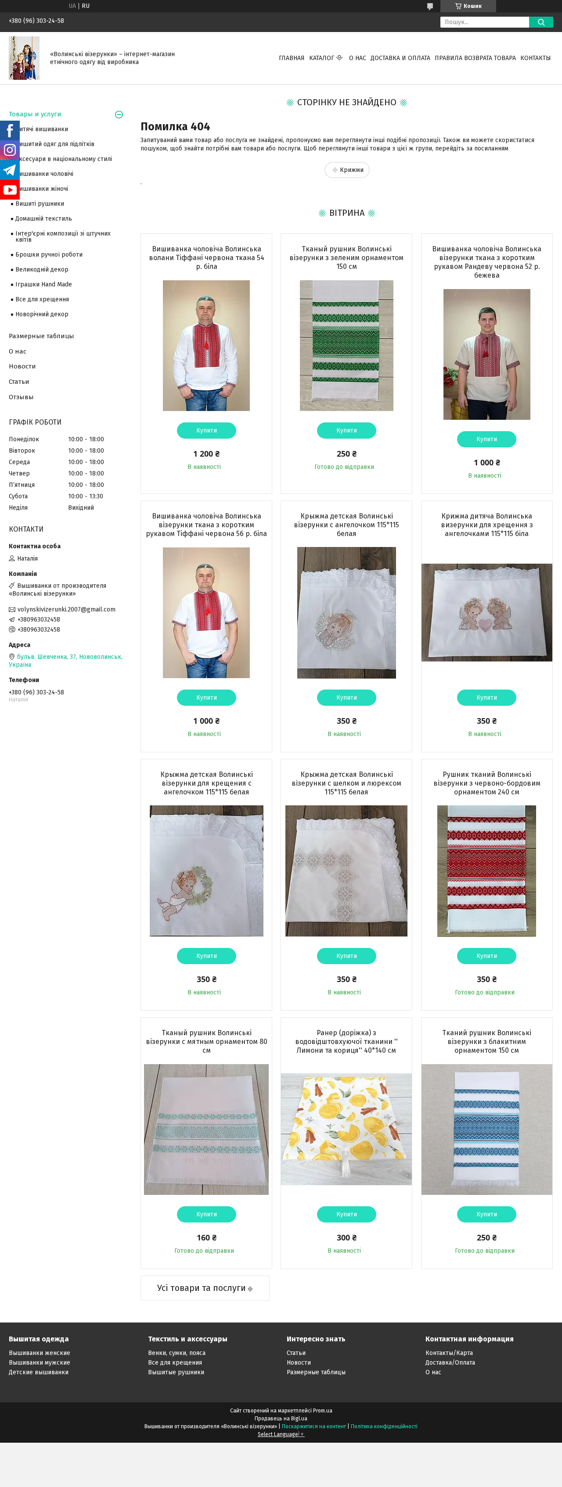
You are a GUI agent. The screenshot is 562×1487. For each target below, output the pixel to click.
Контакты (535, 58)
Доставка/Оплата (450, 1362)
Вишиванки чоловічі (44, 174)
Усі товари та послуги (201, 1288)
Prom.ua (322, 1411)
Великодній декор (41, 269)
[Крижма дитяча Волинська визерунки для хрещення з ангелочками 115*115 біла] (487, 613)
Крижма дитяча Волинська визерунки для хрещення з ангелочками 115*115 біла (487, 525)
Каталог (321, 58)
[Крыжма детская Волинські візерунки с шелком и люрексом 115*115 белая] (346, 871)
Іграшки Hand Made (43, 284)
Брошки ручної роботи (49, 254)
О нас (357, 58)
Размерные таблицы (41, 336)
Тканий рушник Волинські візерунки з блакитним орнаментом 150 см (486, 1041)
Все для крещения (175, 1362)
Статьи (19, 382)
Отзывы (21, 397)
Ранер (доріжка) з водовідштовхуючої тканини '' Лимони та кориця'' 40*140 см (346, 1041)
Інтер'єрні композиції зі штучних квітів (63, 236)
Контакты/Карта (449, 1353)
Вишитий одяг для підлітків (54, 144)
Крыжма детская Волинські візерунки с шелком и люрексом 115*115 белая (346, 783)
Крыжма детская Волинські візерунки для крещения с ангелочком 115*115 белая (206, 783)
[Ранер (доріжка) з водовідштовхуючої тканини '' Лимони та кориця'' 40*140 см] (346, 1129)
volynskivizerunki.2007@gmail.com (66, 609)
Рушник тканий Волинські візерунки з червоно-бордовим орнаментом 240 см (486, 783)
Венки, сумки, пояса (176, 1353)
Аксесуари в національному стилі (63, 159)
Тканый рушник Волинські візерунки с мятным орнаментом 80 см (206, 1041)
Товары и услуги (35, 114)
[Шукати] (541, 22)
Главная (292, 58)
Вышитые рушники (176, 1372)
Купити (206, 430)
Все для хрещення (42, 299)
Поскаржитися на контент (314, 1426)
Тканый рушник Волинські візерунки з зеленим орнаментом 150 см (346, 258)
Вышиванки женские (39, 1353)
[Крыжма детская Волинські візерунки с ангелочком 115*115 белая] (346, 613)
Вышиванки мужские (39, 1362)
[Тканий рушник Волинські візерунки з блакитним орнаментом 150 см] (487, 1129)
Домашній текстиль (43, 218)
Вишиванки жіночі (41, 189)
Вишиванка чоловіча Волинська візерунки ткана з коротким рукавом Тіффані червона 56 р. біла (206, 525)
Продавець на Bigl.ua (281, 1419)
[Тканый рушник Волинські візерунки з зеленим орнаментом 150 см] (346, 345)
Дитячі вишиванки (41, 129)
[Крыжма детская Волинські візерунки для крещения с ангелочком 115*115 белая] (206, 871)
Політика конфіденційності (384, 1426)
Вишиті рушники (39, 203)
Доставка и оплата (400, 58)
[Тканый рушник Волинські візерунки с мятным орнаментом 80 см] (206, 1129)
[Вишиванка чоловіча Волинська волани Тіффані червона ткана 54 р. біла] (206, 345)
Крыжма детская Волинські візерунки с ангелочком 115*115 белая (346, 525)
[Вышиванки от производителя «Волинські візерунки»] (24, 57)
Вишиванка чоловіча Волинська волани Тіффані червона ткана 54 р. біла (206, 258)
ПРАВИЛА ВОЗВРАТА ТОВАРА (475, 58)
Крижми (352, 170)
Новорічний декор (41, 314)
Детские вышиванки (38, 1372)
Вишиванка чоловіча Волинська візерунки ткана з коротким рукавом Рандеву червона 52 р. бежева (486, 262)
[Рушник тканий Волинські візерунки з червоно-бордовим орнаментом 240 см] (487, 871)
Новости (22, 366)
